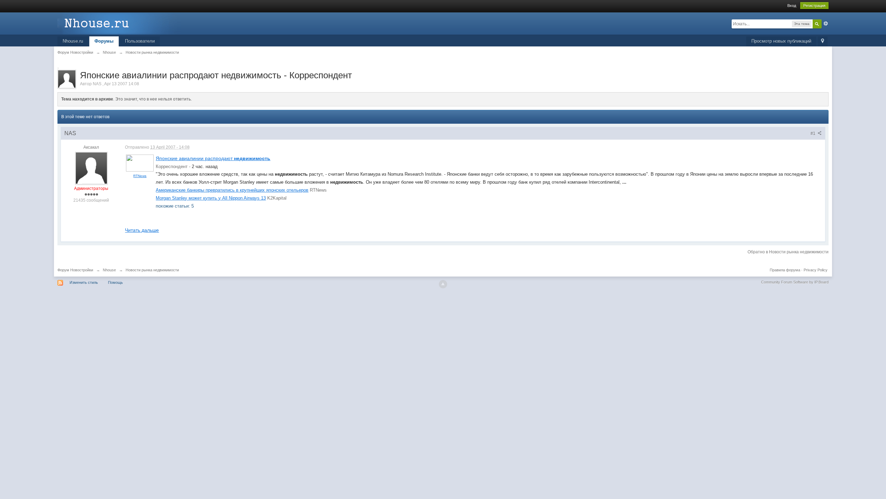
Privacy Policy (816, 270)
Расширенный (826, 23)
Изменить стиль (84, 282)
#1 (813, 133)
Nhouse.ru (73, 41)
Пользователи (140, 41)
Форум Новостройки (75, 270)
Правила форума (785, 270)
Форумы (104, 41)
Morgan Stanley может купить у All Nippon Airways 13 (211, 198)
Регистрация (814, 5)
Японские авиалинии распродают (213, 158)
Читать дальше (142, 230)
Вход (791, 5)
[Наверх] (443, 284)
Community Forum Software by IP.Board (795, 282)
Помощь (115, 282)
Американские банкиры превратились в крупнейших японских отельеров (232, 190)
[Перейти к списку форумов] (119, 23)
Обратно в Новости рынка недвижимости (788, 252)
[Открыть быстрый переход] (822, 41)
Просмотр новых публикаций (781, 41)
